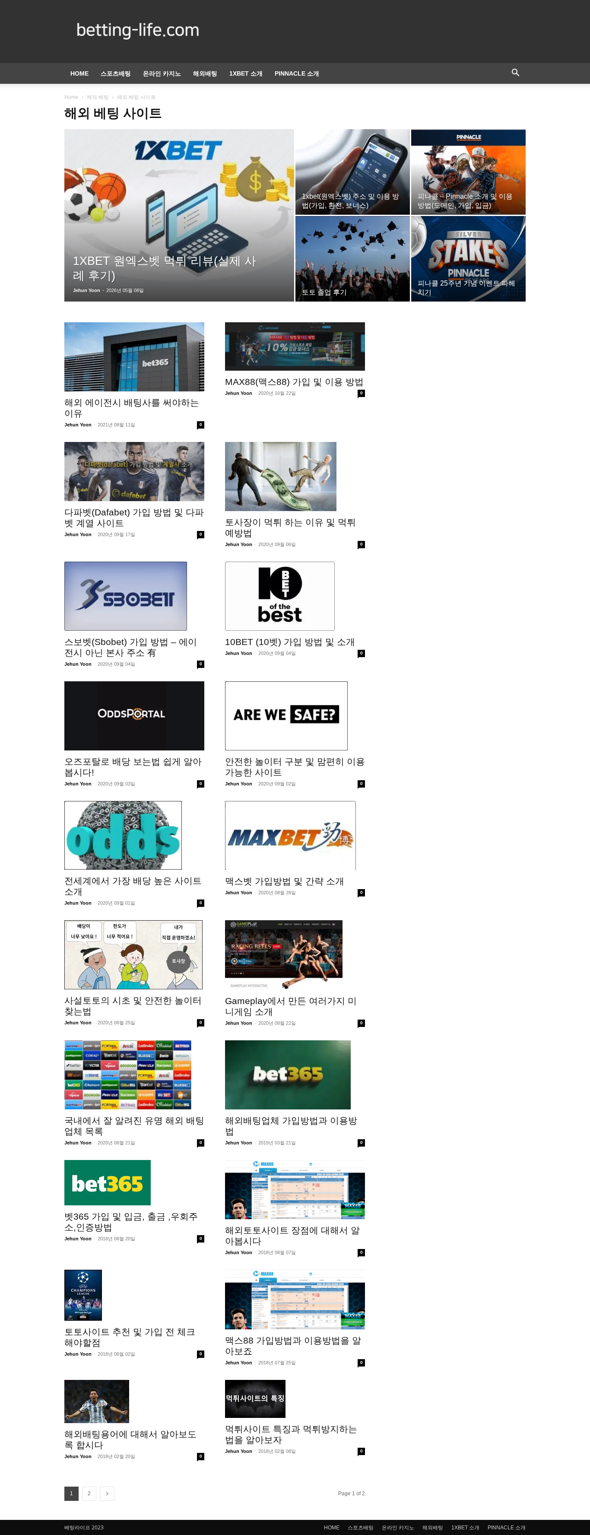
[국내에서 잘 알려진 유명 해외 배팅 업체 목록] (134, 1074)
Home (71, 97)
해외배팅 (205, 73)
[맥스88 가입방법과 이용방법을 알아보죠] (295, 1299)
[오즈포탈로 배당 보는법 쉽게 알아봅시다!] (134, 715)
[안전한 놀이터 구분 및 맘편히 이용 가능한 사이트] (295, 715)
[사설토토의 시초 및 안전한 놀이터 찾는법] (134, 954)
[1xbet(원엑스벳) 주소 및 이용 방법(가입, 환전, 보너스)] (352, 172)
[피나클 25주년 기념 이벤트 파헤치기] (468, 259)
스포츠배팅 (116, 73)
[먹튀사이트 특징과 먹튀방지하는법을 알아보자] (295, 1399)
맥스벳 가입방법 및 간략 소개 (284, 881)
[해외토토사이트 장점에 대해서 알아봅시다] (295, 1189)
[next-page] (107, 1494)
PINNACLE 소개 (297, 73)
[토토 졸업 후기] (352, 259)
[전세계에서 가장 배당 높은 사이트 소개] (134, 835)
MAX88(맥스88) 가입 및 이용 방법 (294, 382)
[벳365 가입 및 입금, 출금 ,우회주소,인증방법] (134, 1182)
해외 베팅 (98, 97)
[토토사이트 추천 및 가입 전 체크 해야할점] (134, 1295)
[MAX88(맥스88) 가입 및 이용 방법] (295, 346)
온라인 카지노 (162, 73)
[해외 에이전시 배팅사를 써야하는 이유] (134, 356)
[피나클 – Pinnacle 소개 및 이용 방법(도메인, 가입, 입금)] (468, 172)
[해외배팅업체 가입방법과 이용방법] (295, 1074)
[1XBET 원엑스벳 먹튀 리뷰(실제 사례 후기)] (179, 207)
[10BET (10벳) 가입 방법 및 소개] (295, 596)
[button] (515, 73)
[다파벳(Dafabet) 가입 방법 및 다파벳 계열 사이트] (134, 471)
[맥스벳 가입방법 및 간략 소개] (295, 835)
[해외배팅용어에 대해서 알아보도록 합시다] (134, 1401)
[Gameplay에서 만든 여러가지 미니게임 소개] (295, 954)
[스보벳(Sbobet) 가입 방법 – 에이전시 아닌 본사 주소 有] (134, 596)
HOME (79, 73)
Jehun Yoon (86, 290)
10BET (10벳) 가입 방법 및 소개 (290, 642)
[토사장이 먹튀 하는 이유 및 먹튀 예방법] (295, 476)
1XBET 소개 (246, 73)
